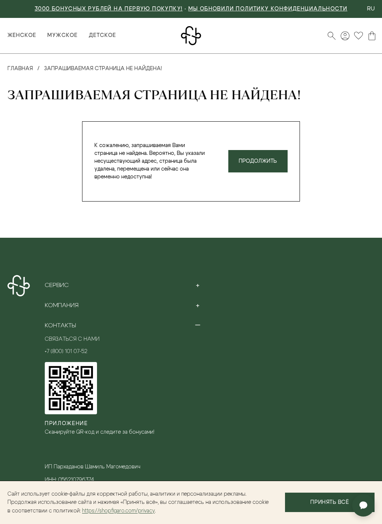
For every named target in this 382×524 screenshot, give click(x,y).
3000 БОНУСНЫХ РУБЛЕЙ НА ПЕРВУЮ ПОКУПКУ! (109, 9)
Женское (21, 35)
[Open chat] (363, 505)
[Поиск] (332, 36)
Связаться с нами (72, 339)
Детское (102, 35)
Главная (20, 68)
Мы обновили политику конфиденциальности (268, 9)
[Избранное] (358, 36)
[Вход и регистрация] (345, 36)
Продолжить (258, 161)
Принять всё (329, 502)
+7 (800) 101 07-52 (66, 351)
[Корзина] (372, 36)
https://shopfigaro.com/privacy (118, 511)
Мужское (62, 35)
